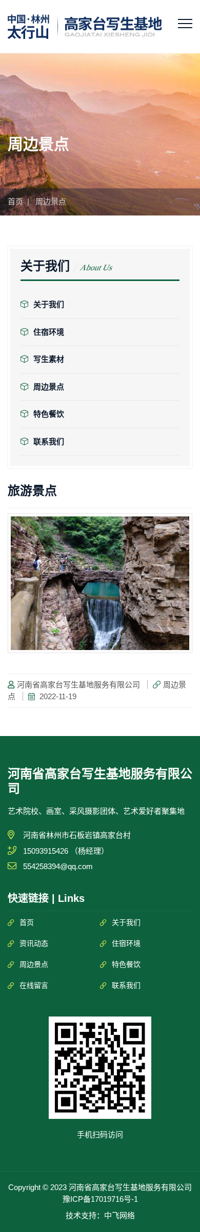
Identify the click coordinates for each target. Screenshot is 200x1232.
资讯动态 (33, 943)
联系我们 (48, 441)
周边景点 (48, 386)
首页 (15, 201)
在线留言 (33, 985)
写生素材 (48, 359)
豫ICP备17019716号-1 (100, 1199)
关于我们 (48, 304)
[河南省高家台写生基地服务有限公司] (85, 26)
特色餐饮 (48, 413)
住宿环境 (48, 332)
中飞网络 (119, 1215)
